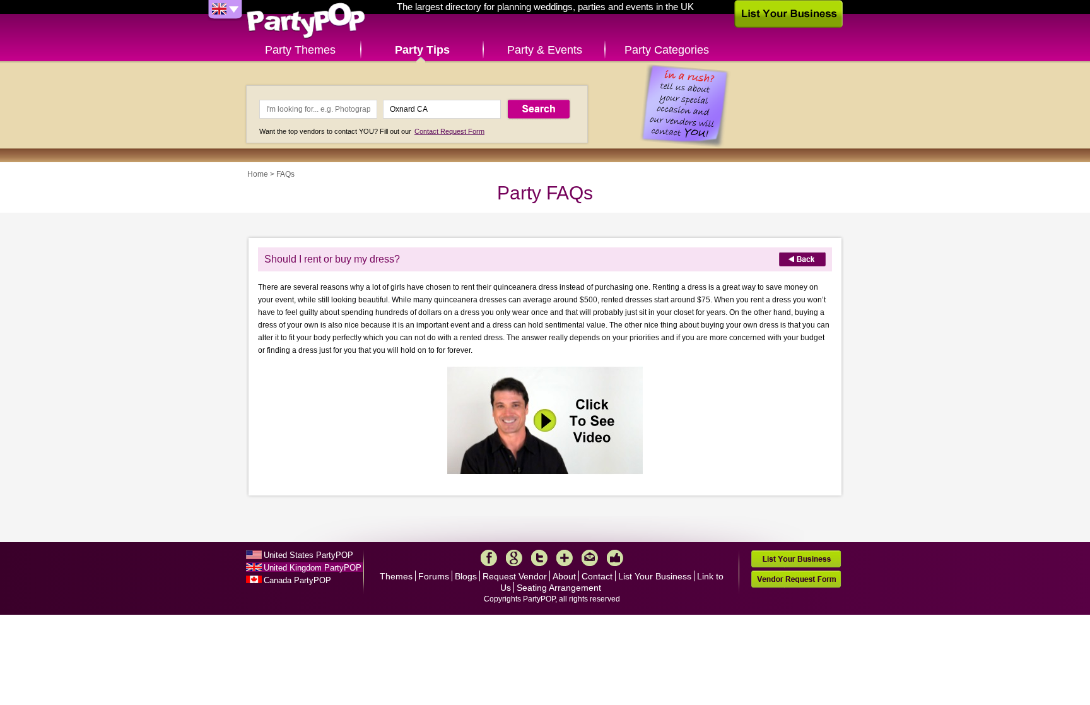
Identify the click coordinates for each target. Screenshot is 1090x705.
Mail (590, 558)
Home (257, 174)
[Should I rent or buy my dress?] (545, 472)
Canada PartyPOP (297, 580)
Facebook (489, 558)
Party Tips (422, 50)
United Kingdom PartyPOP (312, 567)
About (564, 576)
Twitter (539, 558)
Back (802, 259)
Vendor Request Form (796, 579)
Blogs (466, 576)
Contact (597, 576)
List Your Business (654, 576)
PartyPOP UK (306, 21)
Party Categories (666, 50)
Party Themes (300, 50)
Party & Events (544, 50)
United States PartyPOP (308, 555)
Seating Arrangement (559, 588)
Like (615, 558)
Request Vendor (515, 576)
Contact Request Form (449, 131)
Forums (433, 576)
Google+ (514, 558)
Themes (396, 576)
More (564, 558)
